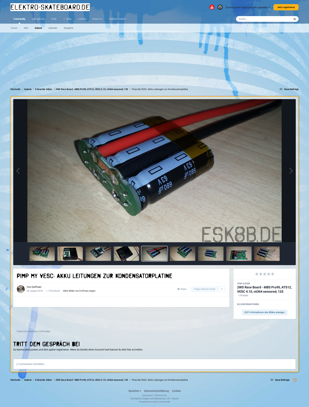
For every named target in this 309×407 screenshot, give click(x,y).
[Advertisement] (154, 58)
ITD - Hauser (173, 398)
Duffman (36, 287)
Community (19, 19)
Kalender (52, 28)
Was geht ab (38, 19)
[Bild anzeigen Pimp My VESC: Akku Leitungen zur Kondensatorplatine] (154, 254)
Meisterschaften (117, 19)
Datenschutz (161, 395)
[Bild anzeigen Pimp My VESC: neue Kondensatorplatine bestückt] (267, 254)
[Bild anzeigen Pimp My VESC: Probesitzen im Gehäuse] (70, 254)
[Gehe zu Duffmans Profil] (21, 289)
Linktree (82, 19)
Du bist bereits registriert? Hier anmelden (247, 7)
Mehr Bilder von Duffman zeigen (79, 290)
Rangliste (68, 28)
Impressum (147, 395)
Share (182, 289)
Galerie (38, 28)
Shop (68, 19)
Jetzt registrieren (286, 7)
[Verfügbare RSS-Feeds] (295, 379)
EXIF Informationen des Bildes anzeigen (264, 312)
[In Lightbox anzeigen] (154, 170)
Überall (282, 19)
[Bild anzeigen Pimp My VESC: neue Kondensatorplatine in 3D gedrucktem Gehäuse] (126, 254)
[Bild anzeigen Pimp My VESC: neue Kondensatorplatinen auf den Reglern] (42, 254)
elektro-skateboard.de (50, 7)
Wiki (26, 28)
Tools (54, 19)
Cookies (176, 390)
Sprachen (133, 390)
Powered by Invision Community (154, 402)
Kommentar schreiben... (32, 364)
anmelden (137, 349)
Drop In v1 (97, 19)
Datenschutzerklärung (156, 390)
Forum (14, 28)
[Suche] (295, 19)
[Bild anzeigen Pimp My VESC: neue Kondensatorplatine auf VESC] (98, 254)
